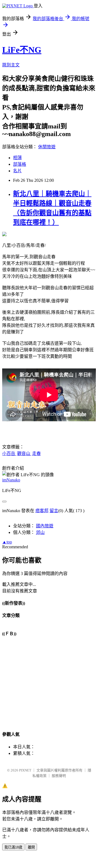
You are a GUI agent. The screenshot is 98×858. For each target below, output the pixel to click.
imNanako (11, 480)
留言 (54, 510)
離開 (31, 847)
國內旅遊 (44, 526)
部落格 (19, 164)
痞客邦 (41, 510)
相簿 (17, 157)
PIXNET (25, 770)
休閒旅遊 (47, 146)
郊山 (40, 532)
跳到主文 (11, 65)
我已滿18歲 (13, 847)
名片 (17, 170)
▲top (7, 542)
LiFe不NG (21, 50)
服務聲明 (59, 776)
